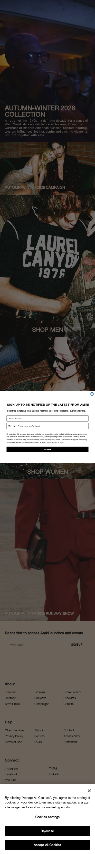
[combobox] (11, 426)
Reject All (47, 831)
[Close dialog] (92, 394)
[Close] (89, 790)
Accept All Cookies (47, 845)
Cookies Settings (47, 817)
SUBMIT (47, 449)
